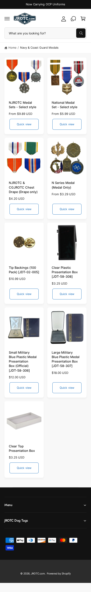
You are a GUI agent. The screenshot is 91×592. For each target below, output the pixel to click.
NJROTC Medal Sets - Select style (22, 105)
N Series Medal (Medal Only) (63, 185)
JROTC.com (38, 573)
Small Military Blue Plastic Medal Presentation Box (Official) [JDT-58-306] (23, 361)
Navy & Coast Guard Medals (39, 47)
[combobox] (45, 33)
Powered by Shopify (59, 573)
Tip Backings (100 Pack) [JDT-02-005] (24, 270)
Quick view (24, 124)
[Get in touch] (73, 19)
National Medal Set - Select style (64, 105)
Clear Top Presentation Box (22, 448)
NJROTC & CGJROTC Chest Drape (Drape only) (23, 187)
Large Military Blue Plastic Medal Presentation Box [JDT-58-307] (66, 359)
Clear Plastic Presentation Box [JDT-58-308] (65, 272)
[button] (7, 19)
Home (12, 47)
